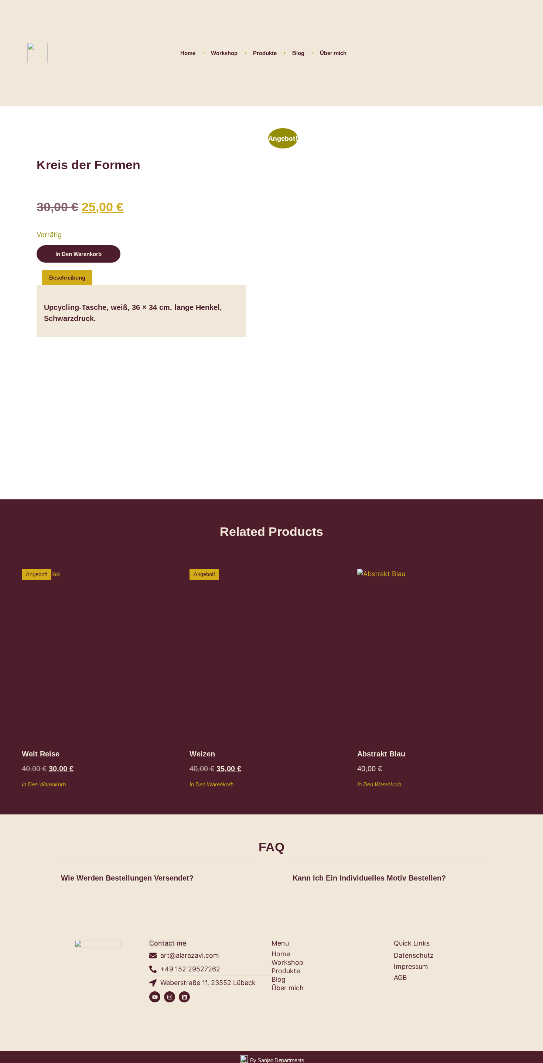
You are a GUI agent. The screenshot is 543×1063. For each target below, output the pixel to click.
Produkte (265, 53)
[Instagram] (169, 996)
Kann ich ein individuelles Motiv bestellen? (369, 878)
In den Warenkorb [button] (44, 784)
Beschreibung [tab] (67, 277)
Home (187, 53)
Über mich (333, 53)
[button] (155, 879)
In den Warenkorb (78, 254)
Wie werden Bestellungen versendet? (127, 878)
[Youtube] (154, 996)
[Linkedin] (184, 996)
